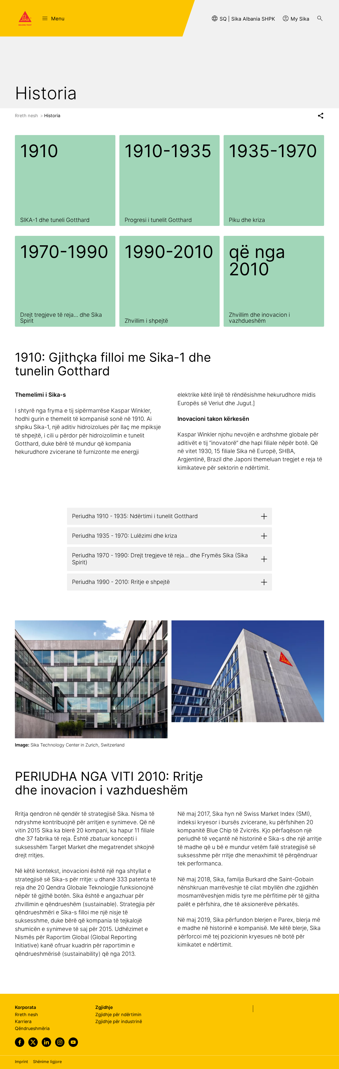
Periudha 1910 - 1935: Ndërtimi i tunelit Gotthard (135, 516)
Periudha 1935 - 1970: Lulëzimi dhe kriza (124, 535)
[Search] (320, 18)
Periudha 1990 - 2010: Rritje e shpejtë (121, 581)
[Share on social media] (320, 115)
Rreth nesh (27, 115)
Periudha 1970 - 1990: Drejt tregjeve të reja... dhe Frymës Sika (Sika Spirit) (160, 559)
